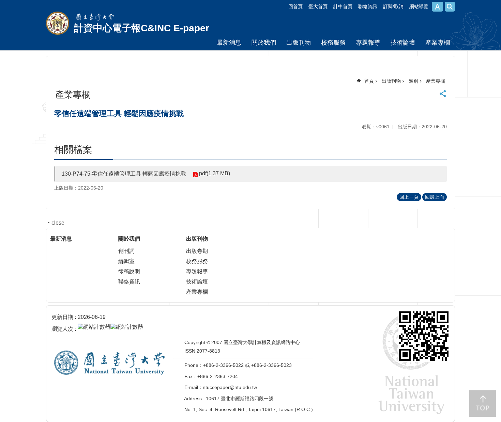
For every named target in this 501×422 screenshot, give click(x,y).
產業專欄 (437, 42)
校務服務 (333, 42)
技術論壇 (403, 42)
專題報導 (368, 42)
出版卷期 (197, 251)
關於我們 (264, 42)
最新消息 (229, 42)
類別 (413, 81)
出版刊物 (298, 42)
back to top (482, 403)
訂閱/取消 (393, 6)
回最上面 (434, 197)
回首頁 (295, 6)
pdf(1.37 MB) (214, 173)
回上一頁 (409, 197)
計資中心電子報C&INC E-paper (141, 28)
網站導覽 (418, 6)
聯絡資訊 (367, 6)
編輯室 (126, 261)
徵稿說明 (129, 271)
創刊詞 (126, 251)
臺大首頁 (318, 6)
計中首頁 (342, 6)
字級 (437, 7)
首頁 (369, 81)
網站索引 (450, 7)
